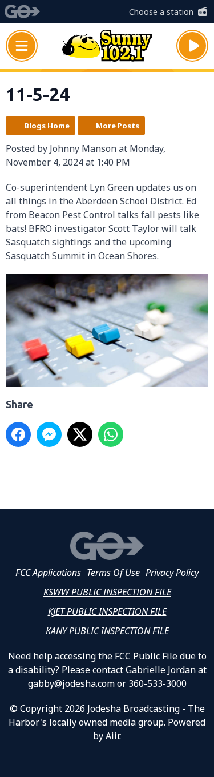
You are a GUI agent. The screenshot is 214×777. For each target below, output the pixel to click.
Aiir (112, 736)
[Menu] (22, 46)
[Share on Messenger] (49, 434)
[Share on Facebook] (18, 434)
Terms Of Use (113, 572)
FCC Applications (48, 572)
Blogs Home (47, 125)
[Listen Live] (192, 46)
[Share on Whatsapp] (110, 434)
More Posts (117, 125)
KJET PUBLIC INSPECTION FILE (107, 611)
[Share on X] (79, 434)
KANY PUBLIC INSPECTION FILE (107, 631)
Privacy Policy (172, 572)
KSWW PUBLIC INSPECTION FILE (107, 592)
